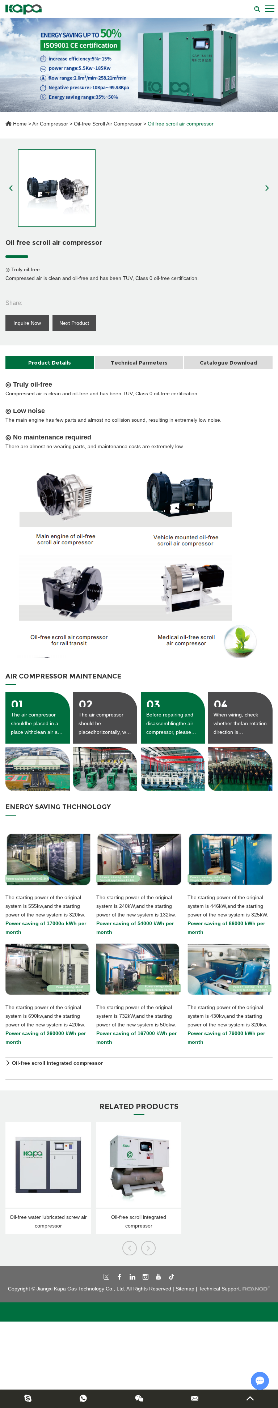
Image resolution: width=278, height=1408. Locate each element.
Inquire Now (27, 323)
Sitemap (185, 1289)
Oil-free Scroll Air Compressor (108, 124)
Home (20, 124)
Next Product (74, 323)
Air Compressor (50, 124)
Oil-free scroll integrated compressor (57, 1063)
